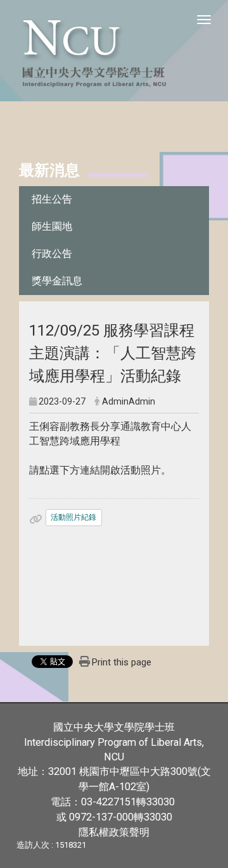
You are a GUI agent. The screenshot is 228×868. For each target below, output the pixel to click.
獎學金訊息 (57, 281)
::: (12, 169)
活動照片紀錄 (73, 517)
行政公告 (52, 254)
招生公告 (52, 199)
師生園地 (52, 226)
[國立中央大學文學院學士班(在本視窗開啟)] (114, 50)
